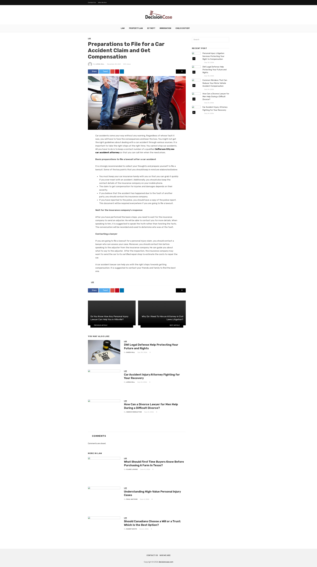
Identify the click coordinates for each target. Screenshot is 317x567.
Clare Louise (132, 469)
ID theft (151, 28)
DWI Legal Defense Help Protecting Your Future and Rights (151, 346)
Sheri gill (130, 352)
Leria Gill (100, 64)
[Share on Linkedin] (122, 71)
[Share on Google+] (112, 71)
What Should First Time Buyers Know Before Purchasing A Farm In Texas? (154, 463)
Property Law (136, 28)
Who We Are (102, 2)
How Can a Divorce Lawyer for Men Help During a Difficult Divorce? (151, 406)
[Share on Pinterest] (117, 71)
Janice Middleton (134, 412)
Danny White (131, 529)
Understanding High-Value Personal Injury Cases (152, 493)
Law (123, 28)
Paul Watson (131, 499)
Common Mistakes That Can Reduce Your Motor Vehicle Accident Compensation (214, 83)
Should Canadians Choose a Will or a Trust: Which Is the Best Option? (152, 523)
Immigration (165, 28)
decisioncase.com (166, 562)
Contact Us (92, 2)
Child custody (182, 28)
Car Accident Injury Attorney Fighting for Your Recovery (152, 376)
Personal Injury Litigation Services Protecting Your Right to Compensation (213, 56)
